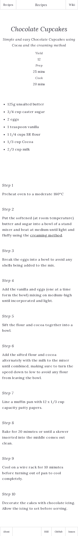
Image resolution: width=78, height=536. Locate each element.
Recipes (8, 4)
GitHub (58, 531)
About (6, 531)
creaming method (46, 235)
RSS (46, 531)
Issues (71, 531)
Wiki (72, 4)
